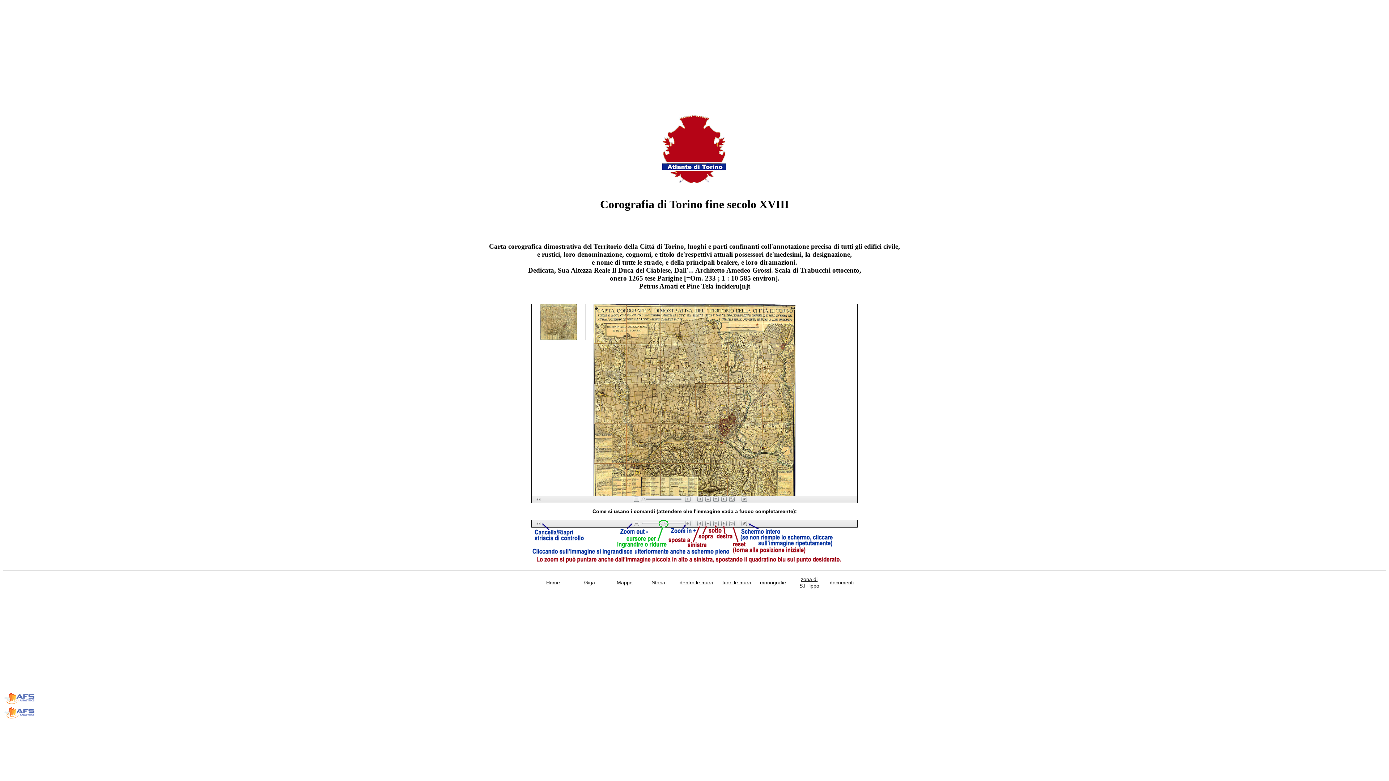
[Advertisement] (220, 53)
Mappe (625, 582)
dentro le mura (696, 582)
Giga (589, 582)
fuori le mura (736, 582)
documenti (842, 582)
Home (553, 582)
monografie (773, 582)
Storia (658, 582)
